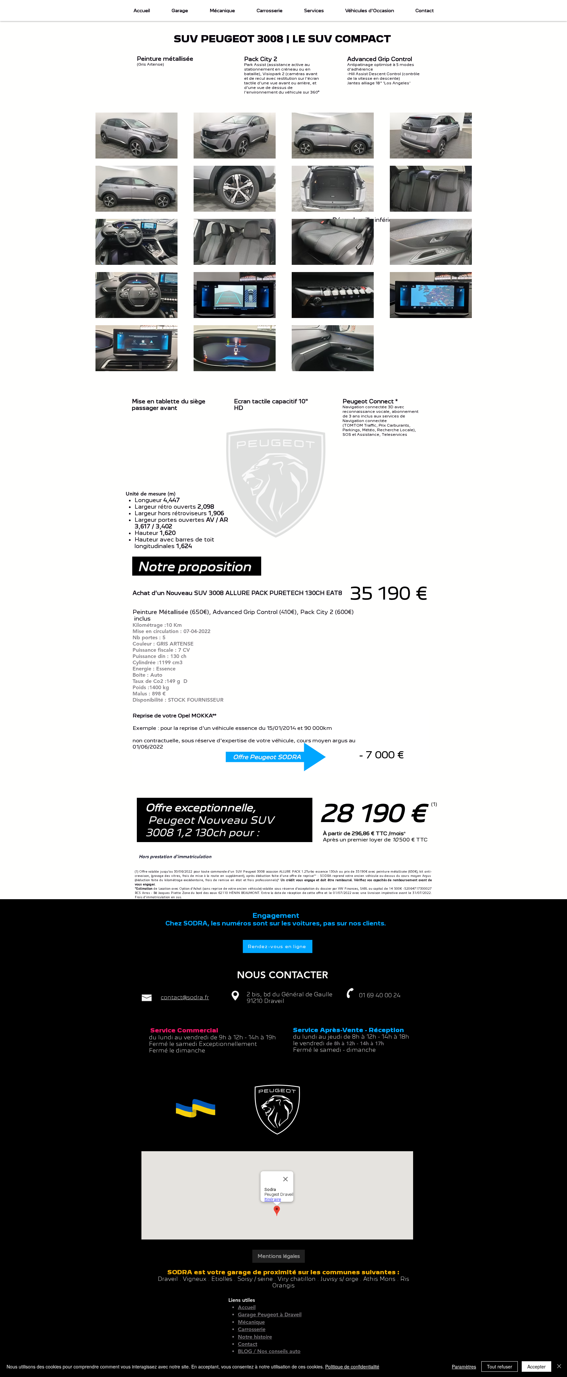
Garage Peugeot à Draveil (270, 1314)
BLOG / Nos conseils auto (269, 1351)
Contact (247, 1344)
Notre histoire (255, 1337)
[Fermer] (559, 1366)
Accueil (247, 1307)
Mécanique (251, 1322)
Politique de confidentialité (352, 1366)
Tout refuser (499, 1366)
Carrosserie (251, 1329)
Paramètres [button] (464, 1366)
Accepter (536, 1366)
